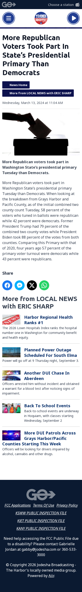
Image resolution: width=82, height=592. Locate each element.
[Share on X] (32, 285)
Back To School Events (47, 405)
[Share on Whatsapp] (44, 285)
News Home (18, 85)
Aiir (51, 575)
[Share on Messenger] (20, 285)
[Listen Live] (73, 18)
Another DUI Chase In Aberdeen (46, 375)
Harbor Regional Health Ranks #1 (48, 319)
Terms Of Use (43, 505)
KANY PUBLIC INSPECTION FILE (41, 528)
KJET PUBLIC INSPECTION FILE (41, 520)
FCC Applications (18, 505)
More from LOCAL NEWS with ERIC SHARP (41, 93)
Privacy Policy (67, 505)
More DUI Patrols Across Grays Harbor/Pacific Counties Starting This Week (39, 438)
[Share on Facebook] (7, 285)
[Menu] (8, 18)
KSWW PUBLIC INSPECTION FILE (41, 513)
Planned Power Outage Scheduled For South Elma (50, 352)
